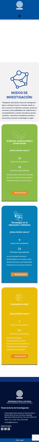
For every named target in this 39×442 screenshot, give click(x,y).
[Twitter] (5, 429)
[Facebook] (2, 429)
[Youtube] (9, 429)
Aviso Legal (19, 440)
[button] (20, 16)
